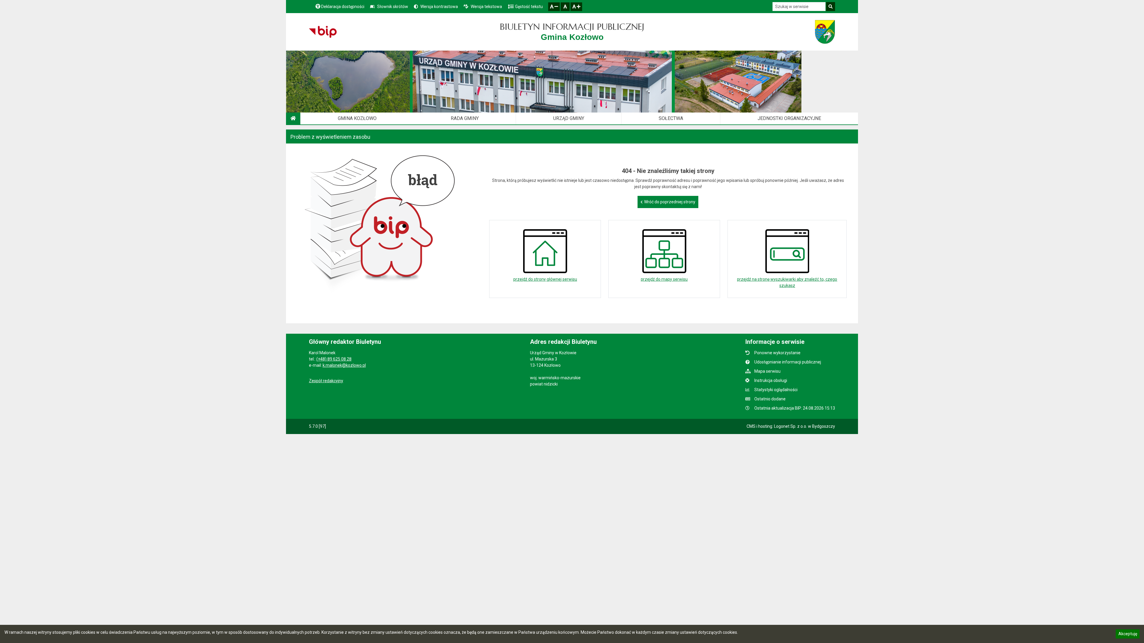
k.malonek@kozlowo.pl (344, 365)
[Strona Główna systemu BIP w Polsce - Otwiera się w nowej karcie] (323, 32)
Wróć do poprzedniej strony (669, 201)
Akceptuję (1127, 634)
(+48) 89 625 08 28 (334, 359)
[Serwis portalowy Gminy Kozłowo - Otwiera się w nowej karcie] (825, 32)
